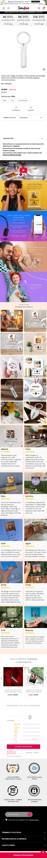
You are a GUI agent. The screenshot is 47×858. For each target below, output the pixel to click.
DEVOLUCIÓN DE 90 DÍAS (12, 155)
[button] (4, 8)
